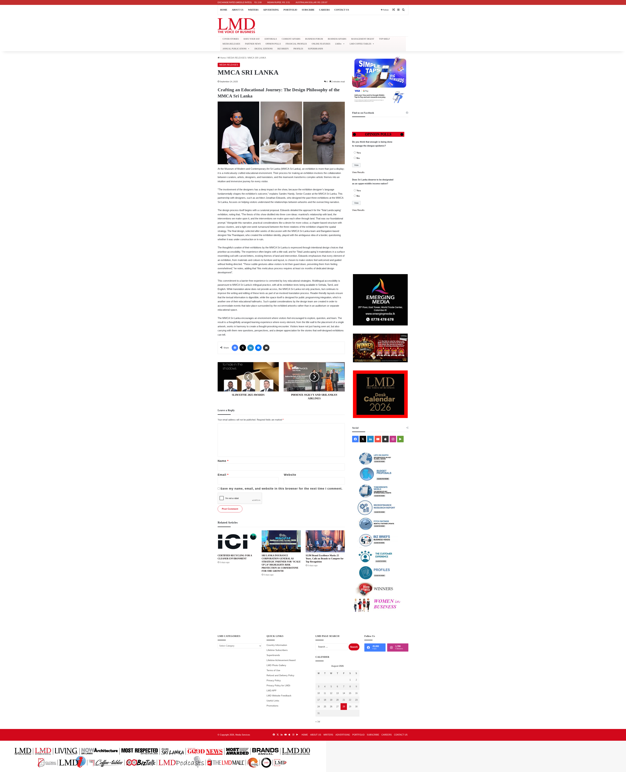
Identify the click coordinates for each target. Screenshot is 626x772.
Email (223, 474)
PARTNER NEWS (253, 44)
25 (325, 706)
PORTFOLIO (290, 10)
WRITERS (253, 10)
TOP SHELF (384, 39)
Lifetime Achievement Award (281, 660)
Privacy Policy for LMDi (278, 685)
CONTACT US (341, 10)
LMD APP (271, 690)
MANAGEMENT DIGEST (362, 39)
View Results (358, 172)
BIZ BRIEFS (283, 48)
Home (223, 58)
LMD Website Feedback (279, 695)
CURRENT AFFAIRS (291, 39)
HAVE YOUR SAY (252, 39)
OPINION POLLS (273, 44)
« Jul (317, 721)
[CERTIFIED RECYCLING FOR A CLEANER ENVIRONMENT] (237, 541)
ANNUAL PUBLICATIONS (234, 48)
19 (331, 700)
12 (331, 693)
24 (318, 706)
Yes (359, 152)
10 (318, 693)
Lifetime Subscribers (277, 650)
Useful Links (273, 700)
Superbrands (273, 655)
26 (331, 706)
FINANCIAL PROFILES (296, 44)
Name (223, 461)
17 (318, 700)
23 (356, 700)
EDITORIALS (271, 39)
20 (337, 700)
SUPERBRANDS (315, 48)
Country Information (277, 645)
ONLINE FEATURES (321, 44)
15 (350, 693)
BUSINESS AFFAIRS (337, 39)
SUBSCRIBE (308, 10)
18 (325, 700)
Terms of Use (273, 670)
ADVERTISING (271, 10)
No (358, 158)
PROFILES (298, 48)
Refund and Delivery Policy (280, 675)
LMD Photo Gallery (276, 665)
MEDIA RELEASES (231, 44)
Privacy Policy (274, 680)
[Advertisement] (380, 243)
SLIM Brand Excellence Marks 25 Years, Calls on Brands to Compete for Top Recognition (324, 558)
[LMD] (236, 25)
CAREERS (324, 10)
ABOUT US (237, 10)
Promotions (272, 706)
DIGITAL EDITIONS (263, 48)
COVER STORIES (231, 39)
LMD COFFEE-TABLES (360, 44)
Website (290, 474)
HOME (223, 10)
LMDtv (338, 44)
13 (337, 693)
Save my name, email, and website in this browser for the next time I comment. (281, 488)
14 (344, 693)
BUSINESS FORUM (314, 39)
